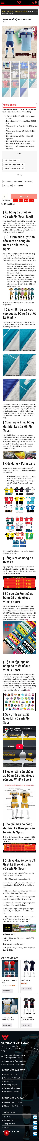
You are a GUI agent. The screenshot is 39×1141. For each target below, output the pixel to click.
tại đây (26, 620)
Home (3, 11)
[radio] (11, 160)
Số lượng (19, 175)
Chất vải (19, 154)
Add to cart (24, 196)
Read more (7, 1025)
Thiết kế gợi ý (10, 11)
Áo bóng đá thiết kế (21, 11)
